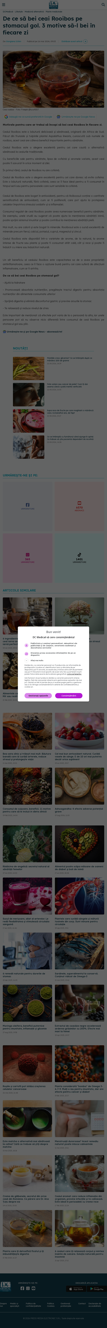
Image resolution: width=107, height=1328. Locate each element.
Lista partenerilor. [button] (74, 674)
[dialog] (53, 664)
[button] (53, 660)
